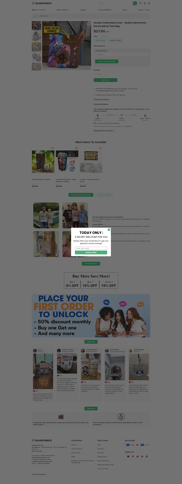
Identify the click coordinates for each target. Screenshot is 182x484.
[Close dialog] (109, 229)
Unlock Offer (91, 252)
